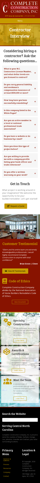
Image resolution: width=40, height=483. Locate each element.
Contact (6, 476)
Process (6, 464)
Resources (7, 468)
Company (6, 472)
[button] (20, 73)
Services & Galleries (7, 460)
